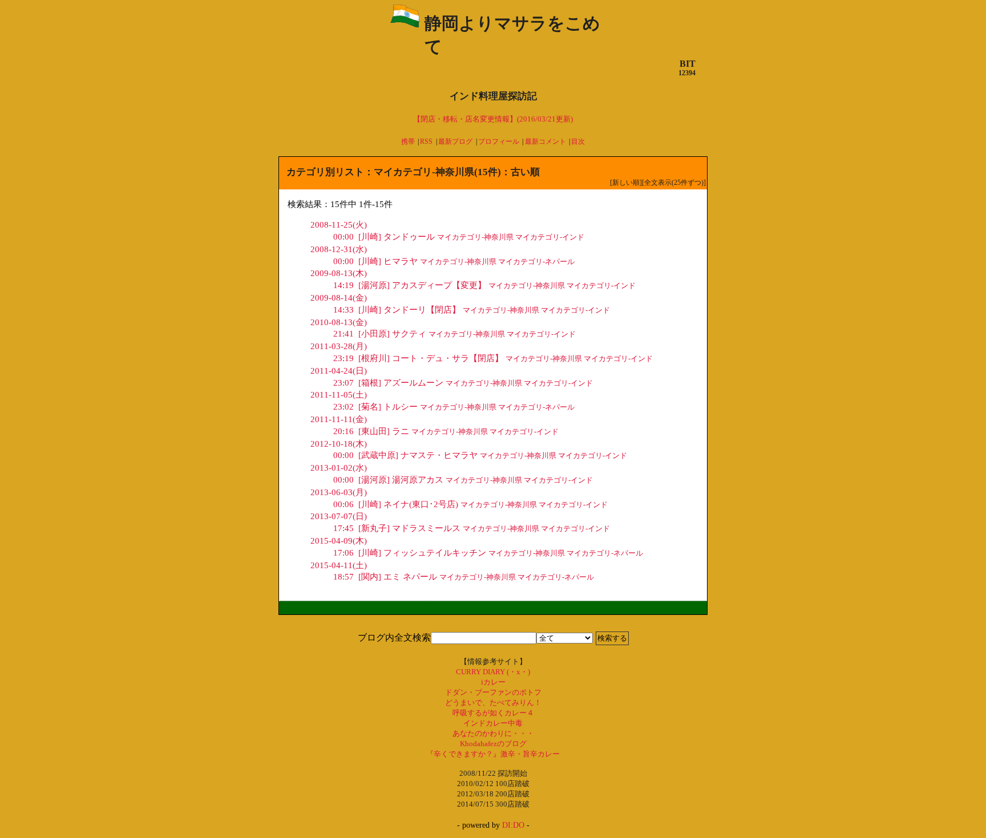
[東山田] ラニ (371, 431)
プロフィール (498, 141)
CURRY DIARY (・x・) (493, 671)
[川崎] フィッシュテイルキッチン (409, 552)
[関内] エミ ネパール (385, 576)
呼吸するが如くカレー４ (493, 713)
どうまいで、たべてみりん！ (493, 702)
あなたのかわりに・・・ (493, 733)
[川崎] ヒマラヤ (375, 261)
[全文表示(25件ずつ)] (674, 183)
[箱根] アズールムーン (388, 382)
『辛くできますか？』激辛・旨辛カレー (493, 754)
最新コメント (545, 141)
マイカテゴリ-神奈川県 (475, 237)
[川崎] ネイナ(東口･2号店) (395, 504)
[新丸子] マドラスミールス (396, 528)
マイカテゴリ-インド (549, 237)
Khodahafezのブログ (493, 743)
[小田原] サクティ (379, 333)
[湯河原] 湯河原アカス (388, 479)
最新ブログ (455, 141)
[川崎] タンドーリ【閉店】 (396, 309)
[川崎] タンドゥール (384, 236)
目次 (578, 141)
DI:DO (513, 825)
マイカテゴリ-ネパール (536, 262)
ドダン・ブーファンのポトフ (493, 692)
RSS (426, 141)
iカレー (493, 682)
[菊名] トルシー (375, 406)
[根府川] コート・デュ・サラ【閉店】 (418, 358)
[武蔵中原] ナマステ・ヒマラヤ (405, 455)
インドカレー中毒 (493, 723)
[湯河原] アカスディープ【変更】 (409, 285)
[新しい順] (626, 183)
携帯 (408, 141)
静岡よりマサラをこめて (512, 35)
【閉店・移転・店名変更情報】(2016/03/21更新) (493, 119)
